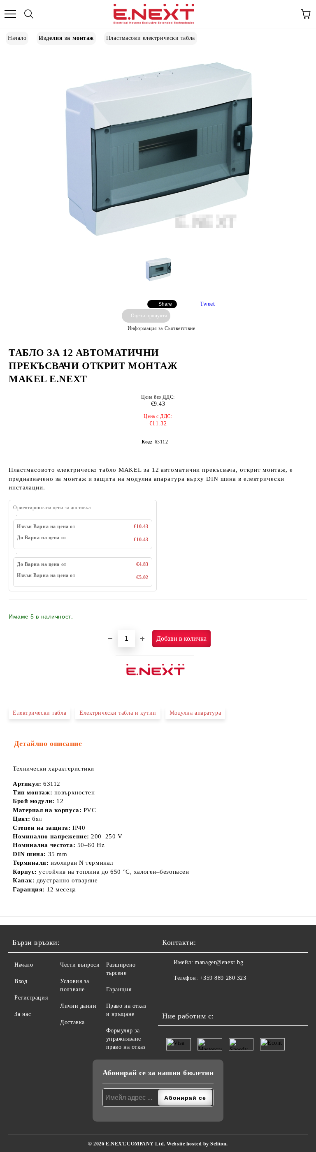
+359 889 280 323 (223, 978)
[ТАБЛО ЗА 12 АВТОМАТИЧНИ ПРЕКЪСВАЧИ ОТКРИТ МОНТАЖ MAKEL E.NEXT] (158, 243)
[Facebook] (170, 994)
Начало (17, 38)
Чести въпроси (80, 965)
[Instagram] (188, 994)
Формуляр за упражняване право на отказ (126, 1038)
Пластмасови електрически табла (150, 38)
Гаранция (118, 989)
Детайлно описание (48, 743)
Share (165, 304)
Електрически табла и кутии (117, 713)
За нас (22, 1014)
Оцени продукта (149, 316)
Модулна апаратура (195, 713)
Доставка (72, 1022)
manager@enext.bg (219, 962)
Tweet (207, 304)
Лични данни (78, 1006)
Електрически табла (39, 713)
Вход (20, 981)
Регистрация (31, 998)
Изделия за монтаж (66, 38)
